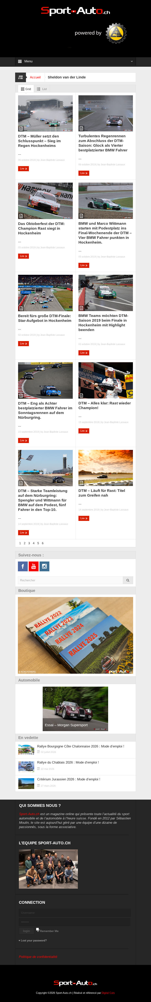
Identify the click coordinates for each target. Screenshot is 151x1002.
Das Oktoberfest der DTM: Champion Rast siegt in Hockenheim (41, 228)
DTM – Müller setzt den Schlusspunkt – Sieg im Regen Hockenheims (39, 141)
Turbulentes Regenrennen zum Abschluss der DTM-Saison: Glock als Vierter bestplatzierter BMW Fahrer (102, 143)
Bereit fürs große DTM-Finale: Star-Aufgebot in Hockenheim (44, 318)
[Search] (128, 580)
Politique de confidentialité (38, 957)
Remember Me (49, 931)
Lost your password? (34, 940)
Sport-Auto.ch (29, 814)
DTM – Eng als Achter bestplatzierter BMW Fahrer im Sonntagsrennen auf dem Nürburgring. (45, 410)
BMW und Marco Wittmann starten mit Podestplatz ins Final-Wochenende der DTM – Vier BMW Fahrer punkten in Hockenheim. (105, 232)
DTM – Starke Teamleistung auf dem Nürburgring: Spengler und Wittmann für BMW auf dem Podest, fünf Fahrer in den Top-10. (42, 500)
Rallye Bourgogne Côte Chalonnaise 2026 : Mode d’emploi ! (80, 746)
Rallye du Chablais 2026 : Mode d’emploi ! (68, 762)
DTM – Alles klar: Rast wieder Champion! (104, 405)
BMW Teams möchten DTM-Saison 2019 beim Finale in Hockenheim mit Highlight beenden (103, 323)
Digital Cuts (108, 992)
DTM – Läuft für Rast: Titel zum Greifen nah (101, 493)
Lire (22, 168)
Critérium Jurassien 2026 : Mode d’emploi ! (68, 779)
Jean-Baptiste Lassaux (52, 160)
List (44, 89)
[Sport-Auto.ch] (75, 11)
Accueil (35, 77)
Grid (28, 89)
